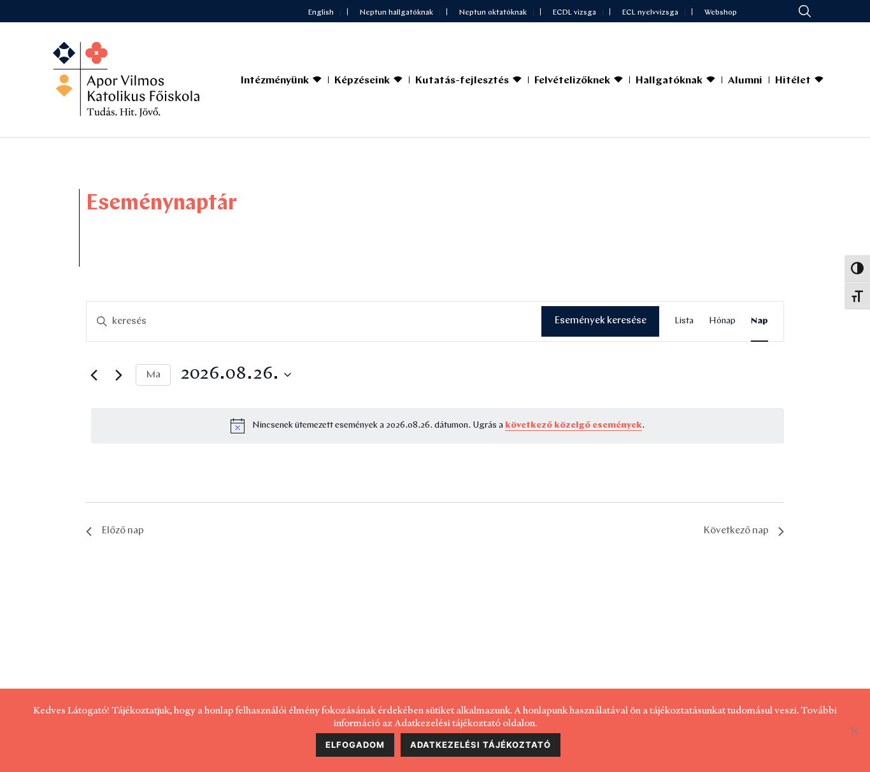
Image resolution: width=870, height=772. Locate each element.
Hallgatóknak (669, 81)
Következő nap (736, 531)
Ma (153, 375)
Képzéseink (362, 81)
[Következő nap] (118, 374)
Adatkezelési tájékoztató (480, 745)
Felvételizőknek (572, 81)
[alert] (437, 426)
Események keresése (600, 321)
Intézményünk (275, 81)
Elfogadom (355, 745)
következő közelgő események (573, 425)
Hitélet (793, 81)
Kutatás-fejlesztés (462, 81)
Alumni (745, 81)
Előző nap (122, 531)
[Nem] (854, 730)
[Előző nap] (93, 374)
